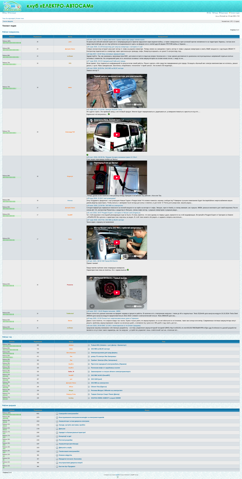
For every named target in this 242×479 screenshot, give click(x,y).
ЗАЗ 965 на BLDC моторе (100, 349)
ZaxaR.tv (71, 364)
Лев (71, 356)
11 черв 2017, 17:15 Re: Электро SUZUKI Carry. (105, 109)
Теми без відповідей (8, 18)
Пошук (216, 13)
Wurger (71, 390)
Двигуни (62, 429)
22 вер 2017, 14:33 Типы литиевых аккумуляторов (106, 54)
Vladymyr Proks (71, 394)
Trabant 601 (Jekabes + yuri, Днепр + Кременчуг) (108, 345)
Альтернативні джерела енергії (70, 463)
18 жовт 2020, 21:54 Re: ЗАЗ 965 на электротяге (105, 205)
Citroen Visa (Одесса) (99, 386)
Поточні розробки (65, 440)
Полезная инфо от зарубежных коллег (105, 368)
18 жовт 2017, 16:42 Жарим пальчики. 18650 (104, 311)
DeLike (70, 320)
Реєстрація (12, 13)
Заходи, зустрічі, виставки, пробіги (72, 425)
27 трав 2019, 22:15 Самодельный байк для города (106, 61)
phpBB (117, 475)
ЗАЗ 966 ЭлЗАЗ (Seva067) (100, 375)
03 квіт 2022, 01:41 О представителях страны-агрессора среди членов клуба (116, 40)
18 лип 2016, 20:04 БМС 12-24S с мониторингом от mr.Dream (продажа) (114, 325)
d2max (71, 386)
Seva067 (70, 215)
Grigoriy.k (70, 176)
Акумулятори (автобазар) (68, 444)
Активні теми (20, 18)
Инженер (70, 200)
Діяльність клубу (65, 447)
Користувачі (224, 13)
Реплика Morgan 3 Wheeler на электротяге (106, 390)
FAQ (209, 13)
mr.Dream (70, 56)
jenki (70, 41)
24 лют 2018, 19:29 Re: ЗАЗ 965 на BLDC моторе (105, 68)
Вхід (5, 13)
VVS (70, 63)
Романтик (70, 284)
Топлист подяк (234, 13)
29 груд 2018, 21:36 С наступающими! (102, 198)
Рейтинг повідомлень (10, 32)
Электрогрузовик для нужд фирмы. (104, 352)
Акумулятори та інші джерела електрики (74, 421)
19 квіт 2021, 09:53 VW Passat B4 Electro (103, 261)
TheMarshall (70, 313)
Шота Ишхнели (71, 352)
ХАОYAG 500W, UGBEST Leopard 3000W (106, 398)
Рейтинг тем (7, 337)
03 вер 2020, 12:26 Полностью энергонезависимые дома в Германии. (113, 318)
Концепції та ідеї (65, 436)
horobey (71, 398)
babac (70, 87)
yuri (71, 379)
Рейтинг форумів (9, 405)
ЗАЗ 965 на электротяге (100, 383)
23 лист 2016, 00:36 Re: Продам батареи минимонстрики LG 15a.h (112, 157)
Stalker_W (71, 371)
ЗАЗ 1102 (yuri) (96, 379)
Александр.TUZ (70, 132)
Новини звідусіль (65, 455)
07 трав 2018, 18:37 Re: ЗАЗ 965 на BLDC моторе (106, 220)
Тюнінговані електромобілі (69, 451)
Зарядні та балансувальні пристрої (72, 432)
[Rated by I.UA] (121, 478)
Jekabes (71, 345)
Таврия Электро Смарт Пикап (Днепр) (105, 394)
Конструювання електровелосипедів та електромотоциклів (81, 417)
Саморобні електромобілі (68, 413)
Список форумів (8, 21)
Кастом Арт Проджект (67, 466)
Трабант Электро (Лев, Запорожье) (104, 360)
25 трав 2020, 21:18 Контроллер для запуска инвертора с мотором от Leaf (115, 47)
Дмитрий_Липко (70, 49)
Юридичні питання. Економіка (70, 459)
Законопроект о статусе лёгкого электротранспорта (110, 371)
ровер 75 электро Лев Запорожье (103, 356)
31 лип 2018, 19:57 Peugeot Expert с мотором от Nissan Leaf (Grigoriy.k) (114, 213)
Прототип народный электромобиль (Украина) (108, 364)
